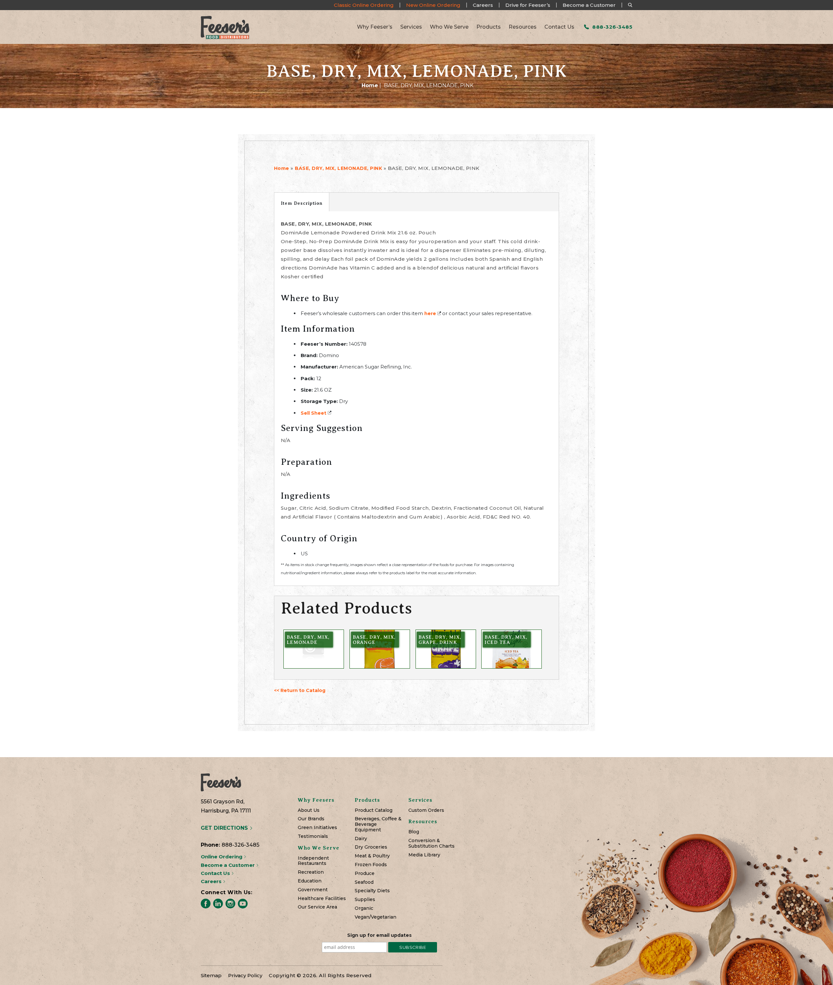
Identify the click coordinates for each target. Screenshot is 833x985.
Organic (364, 908)
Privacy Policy (245, 975)
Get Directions (225, 828)
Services (411, 27)
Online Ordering (222, 856)
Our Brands (311, 819)
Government (313, 890)
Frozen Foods (371, 864)
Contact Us (559, 27)
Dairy (361, 838)
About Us (309, 810)
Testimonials (313, 836)
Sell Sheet (313, 413)
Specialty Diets (372, 891)
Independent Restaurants (313, 861)
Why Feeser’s (374, 27)
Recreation (311, 872)
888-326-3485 (611, 27)
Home (370, 85)
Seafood (364, 882)
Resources (523, 27)
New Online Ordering (433, 5)
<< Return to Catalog (299, 690)
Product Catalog (373, 810)
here (430, 313)
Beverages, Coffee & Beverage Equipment (378, 824)
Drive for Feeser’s (527, 5)
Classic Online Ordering (364, 5)
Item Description (301, 203)
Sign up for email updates (379, 935)
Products (488, 27)
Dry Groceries (371, 847)
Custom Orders (426, 810)
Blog (413, 832)
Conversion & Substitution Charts (431, 843)
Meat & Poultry (372, 856)
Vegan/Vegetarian (375, 917)
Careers (483, 5)
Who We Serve (449, 27)
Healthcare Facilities (322, 898)
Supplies (365, 899)
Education (309, 881)
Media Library (424, 855)
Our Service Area (317, 907)
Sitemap (211, 975)
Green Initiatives (317, 827)
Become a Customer (589, 5)
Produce (365, 873)
